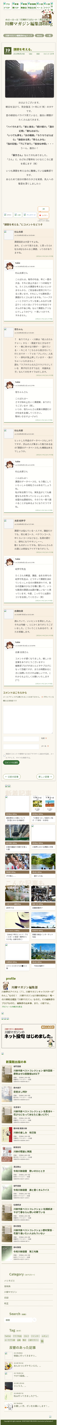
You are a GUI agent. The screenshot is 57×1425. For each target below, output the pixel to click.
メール (43, 746)
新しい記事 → (45, 776)
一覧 (49, 35)
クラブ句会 (17, 1336)
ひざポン (43, 215)
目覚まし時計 (20, 1091)
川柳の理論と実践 (23, 1151)
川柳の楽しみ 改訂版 (25, 1132)
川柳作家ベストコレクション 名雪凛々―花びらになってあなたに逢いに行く (34, 1113)
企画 (19, 1340)
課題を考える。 (23, 49)
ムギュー (45, 1336)
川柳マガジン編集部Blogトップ (18, 35)
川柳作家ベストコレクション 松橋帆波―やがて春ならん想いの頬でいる (34, 1210)
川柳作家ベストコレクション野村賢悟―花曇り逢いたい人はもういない (34, 1231)
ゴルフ (26, 1336)
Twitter (8, 1336)
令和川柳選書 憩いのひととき (29, 1171)
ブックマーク (31, 215)
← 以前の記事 (11, 776)
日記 (38, 54)
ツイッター (35, 1336)
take (30, 54)
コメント (42, 707)
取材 (24, 1340)
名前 (43, 738)
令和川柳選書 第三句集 (26, 1251)
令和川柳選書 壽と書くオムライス (31, 1189)
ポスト (9, 215)
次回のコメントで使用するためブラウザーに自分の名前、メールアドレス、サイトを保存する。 (30, 756)
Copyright (7, 1421)
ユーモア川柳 (10, 1340)
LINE (19, 215)
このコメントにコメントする (44, 256)
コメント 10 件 (48, 54)
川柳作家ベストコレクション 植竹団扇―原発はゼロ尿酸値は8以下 (34, 1072)
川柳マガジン (33, 1340)
